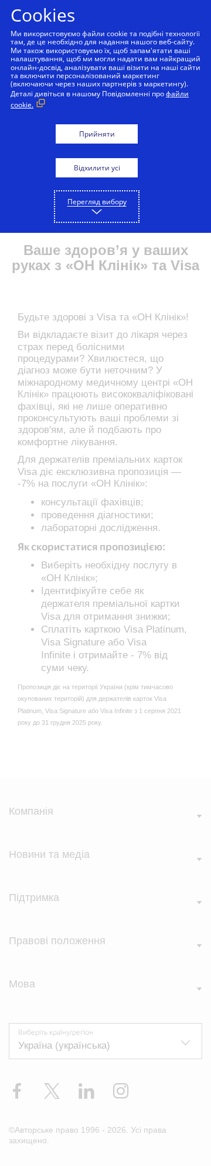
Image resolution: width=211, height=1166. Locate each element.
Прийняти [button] (97, 134)
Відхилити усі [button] (97, 168)
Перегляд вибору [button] (97, 202)
